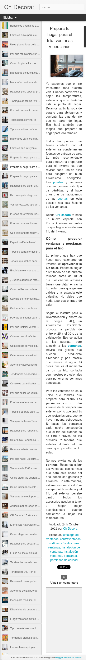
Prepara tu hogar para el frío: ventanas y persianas (39, 166)
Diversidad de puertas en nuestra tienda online (36, 609)
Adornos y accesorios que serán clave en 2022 (36, 364)
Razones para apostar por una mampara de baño (38, 91)
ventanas (74, 345)
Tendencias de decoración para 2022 (31, 374)
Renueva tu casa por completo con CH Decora (36, 581)
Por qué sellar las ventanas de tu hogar (32, 392)
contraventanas (70, 539)
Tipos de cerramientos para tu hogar (30, 251)
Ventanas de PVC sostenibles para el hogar (34, 468)
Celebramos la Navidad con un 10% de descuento (38, 355)
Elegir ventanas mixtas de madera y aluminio (35, 618)
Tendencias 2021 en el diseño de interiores (34, 571)
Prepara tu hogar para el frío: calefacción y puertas (38, 176)
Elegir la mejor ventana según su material (33, 270)
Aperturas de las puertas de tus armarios (33, 590)
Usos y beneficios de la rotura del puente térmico (38, 44)
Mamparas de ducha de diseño (28, 82)
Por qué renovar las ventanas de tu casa (33, 53)
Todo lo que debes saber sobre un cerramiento (36, 261)
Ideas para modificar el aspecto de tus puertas (36, 600)
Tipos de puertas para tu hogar (27, 411)
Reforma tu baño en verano (25, 449)
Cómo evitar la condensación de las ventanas (36, 289)
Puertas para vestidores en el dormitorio (33, 223)
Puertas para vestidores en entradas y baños (35, 214)
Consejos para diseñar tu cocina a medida (34, 383)
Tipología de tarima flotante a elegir (30, 101)
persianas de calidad (64, 560)
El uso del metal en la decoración (29, 553)
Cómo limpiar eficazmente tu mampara (32, 63)
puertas (58, 182)
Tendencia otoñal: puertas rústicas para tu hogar (37, 637)
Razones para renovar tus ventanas (30, 430)
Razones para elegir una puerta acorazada (34, 195)
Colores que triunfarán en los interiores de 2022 (37, 336)
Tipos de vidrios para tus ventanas (29, 129)
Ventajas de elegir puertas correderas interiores (37, 496)
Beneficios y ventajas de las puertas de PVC (35, 25)
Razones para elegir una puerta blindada (33, 185)
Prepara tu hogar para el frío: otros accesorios (36, 157)
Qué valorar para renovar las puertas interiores (36, 232)
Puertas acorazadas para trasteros (29, 402)
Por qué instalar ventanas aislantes (30, 327)
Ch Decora (70, 528)
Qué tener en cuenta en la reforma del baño (35, 308)
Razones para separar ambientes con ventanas (37, 543)
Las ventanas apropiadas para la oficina (33, 647)
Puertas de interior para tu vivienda (30, 317)
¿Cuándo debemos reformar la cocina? (32, 279)
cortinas (54, 543)
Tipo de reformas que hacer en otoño (31, 628)
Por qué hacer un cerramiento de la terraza (34, 458)
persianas (70, 555)
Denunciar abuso (72, 657)
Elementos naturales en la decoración (31, 524)
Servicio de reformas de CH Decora (30, 298)
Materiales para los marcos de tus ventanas (34, 138)
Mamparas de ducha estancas (27, 72)
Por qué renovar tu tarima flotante (29, 110)
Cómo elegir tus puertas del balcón (30, 477)
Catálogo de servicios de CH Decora (31, 345)
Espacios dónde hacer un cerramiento (31, 242)
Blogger (59, 657)
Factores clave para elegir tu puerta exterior (34, 35)
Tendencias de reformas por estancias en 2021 (36, 562)
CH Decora (63, 215)
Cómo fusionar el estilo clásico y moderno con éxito (39, 487)
